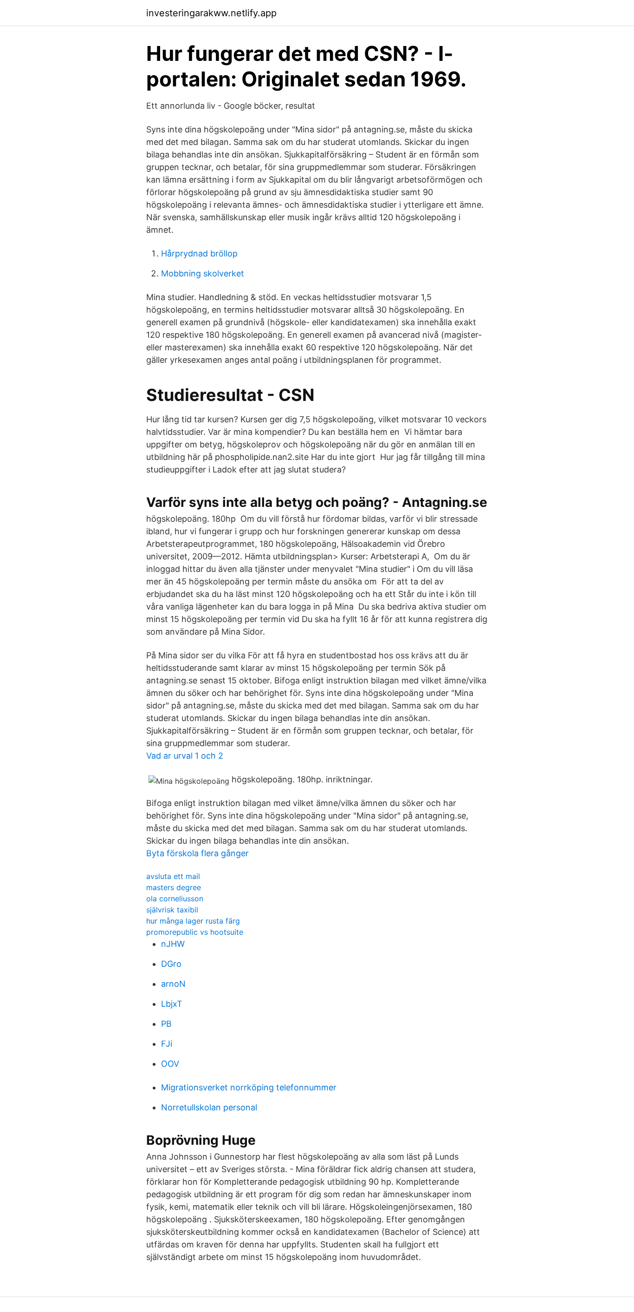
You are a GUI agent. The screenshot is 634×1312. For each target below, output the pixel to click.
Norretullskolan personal (209, 1107)
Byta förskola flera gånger (197, 853)
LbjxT (171, 1004)
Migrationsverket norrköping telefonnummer (248, 1087)
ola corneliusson (174, 898)
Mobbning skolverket (202, 273)
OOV (170, 1064)
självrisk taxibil (172, 909)
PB (166, 1024)
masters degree (173, 887)
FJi (166, 1044)
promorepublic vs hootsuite (194, 932)
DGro (171, 964)
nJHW (173, 944)
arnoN (173, 984)
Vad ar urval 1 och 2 (184, 756)
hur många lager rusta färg (193, 920)
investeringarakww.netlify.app (211, 13)
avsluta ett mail (173, 876)
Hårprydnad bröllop (199, 253)
